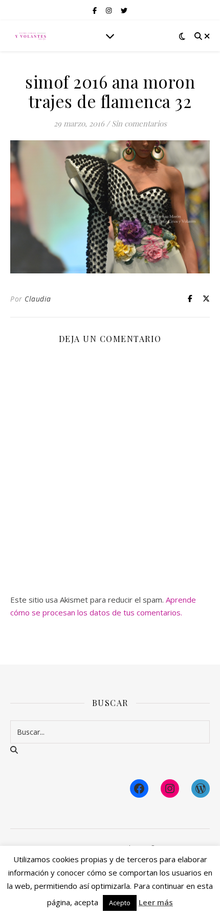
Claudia (38, 299)
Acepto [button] (119, 902)
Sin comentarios (139, 123)
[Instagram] (170, 788)
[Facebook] (139, 788)
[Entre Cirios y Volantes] (30, 36)
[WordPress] (200, 788)
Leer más (156, 902)
